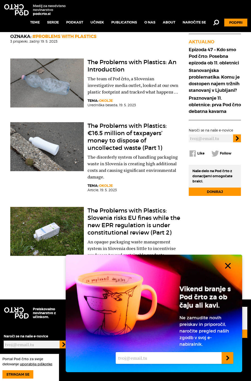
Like (200, 153)
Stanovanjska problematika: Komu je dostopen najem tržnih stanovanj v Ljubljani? (214, 80)
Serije (53, 22)
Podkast (74, 22)
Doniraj (215, 192)
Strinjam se (17, 374)
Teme (35, 22)
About (169, 22)
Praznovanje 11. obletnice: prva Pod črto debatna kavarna (215, 104)
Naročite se (194, 22)
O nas (149, 22)
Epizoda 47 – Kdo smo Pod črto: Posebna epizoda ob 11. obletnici (214, 56)
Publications (124, 22)
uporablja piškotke (36, 364)
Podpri (235, 22)
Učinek (97, 22)
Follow (225, 153)
